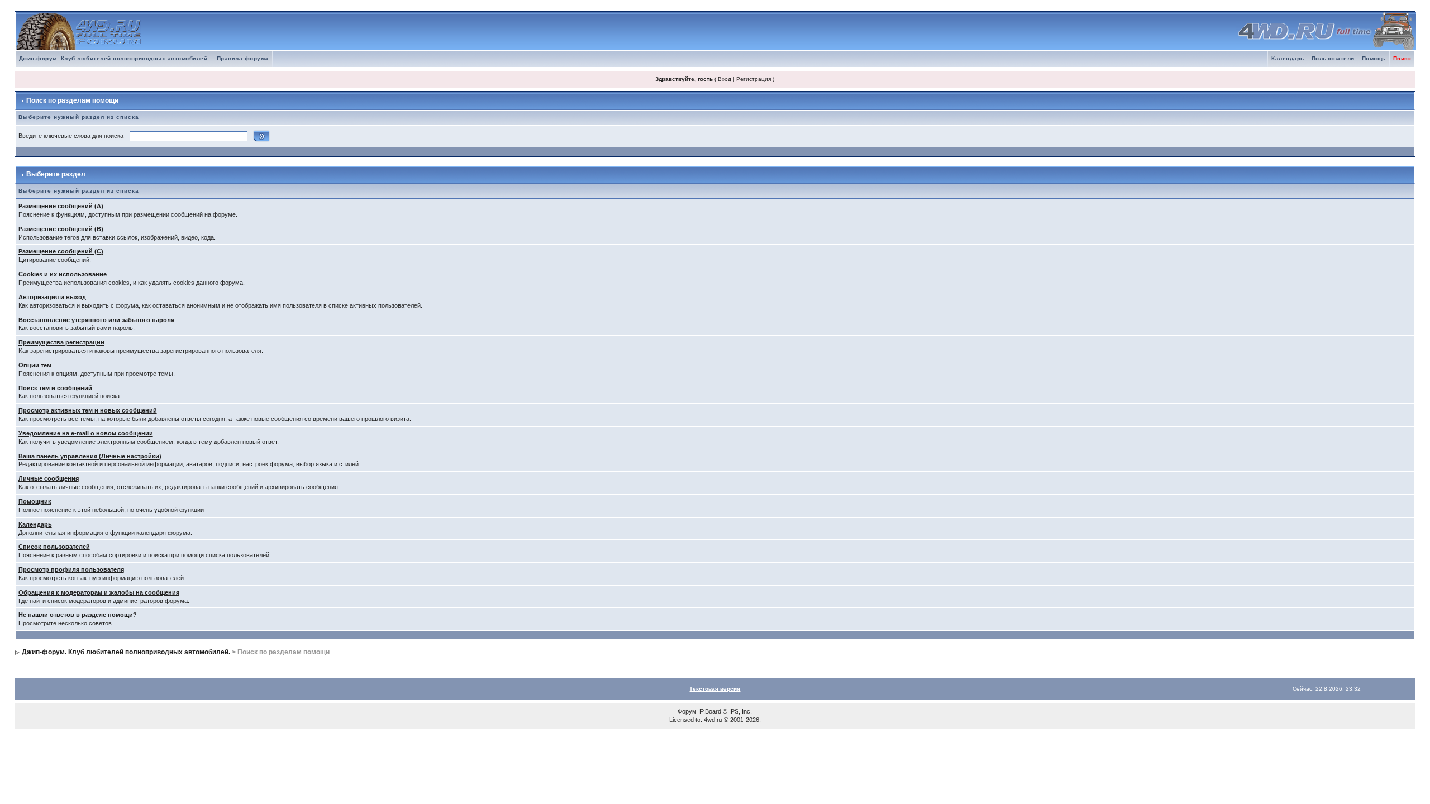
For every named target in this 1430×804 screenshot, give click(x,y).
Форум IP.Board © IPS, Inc (714, 711)
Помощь (1374, 58)
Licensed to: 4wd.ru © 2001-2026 (714, 719)
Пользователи (1333, 58)
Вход (724, 79)
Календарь (1287, 58)
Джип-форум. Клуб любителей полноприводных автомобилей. (114, 58)
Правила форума (243, 58)
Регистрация (753, 79)
